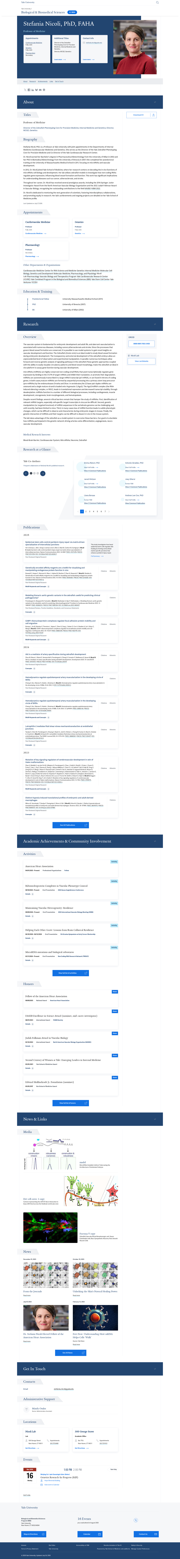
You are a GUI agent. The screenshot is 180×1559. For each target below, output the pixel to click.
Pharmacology (30, 53)
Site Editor (52, 1545)
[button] (135, 47)
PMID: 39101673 (30, 662)
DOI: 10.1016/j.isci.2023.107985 (45, 808)
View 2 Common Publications (136, 471)
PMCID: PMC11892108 (50, 605)
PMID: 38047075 (92, 806)
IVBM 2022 (95, 188)
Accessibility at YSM (82, 1545)
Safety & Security (136, 1545)
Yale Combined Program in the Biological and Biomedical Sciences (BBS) (61, 279)
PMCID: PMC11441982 (43, 662)
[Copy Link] (155, 102)
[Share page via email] (40, 90)
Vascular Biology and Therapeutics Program (58, 276)
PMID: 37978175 (86, 780)
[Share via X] (25, 90)
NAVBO (88, 188)
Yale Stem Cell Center (101, 279)
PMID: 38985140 (78, 709)
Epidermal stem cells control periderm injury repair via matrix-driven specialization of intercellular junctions (55, 543)
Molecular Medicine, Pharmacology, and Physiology (75, 273)
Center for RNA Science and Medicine (60, 270)
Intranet (23, 1545)
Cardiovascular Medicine (34, 43)
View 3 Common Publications (95, 471)
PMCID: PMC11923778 (70, 631)
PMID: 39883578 (56, 631)
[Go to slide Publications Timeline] (34, 473)
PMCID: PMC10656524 (32, 782)
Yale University (26, 9)
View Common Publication (135, 503)
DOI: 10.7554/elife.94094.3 (62, 685)
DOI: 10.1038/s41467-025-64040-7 (46, 554)
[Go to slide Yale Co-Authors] (31, 473)
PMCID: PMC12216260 (81, 578)
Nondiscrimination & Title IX (112, 1545)
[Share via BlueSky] (36, 90)
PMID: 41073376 (71, 552)
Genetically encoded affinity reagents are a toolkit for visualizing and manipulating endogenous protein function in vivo (55, 569)
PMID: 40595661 (67, 578)
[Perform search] (157, 2)
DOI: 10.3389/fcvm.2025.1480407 (68, 605)
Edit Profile (26, 1495)
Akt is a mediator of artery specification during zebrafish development (55, 654)
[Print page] (44, 90)
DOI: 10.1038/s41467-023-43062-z (51, 782)
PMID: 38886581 (70, 736)
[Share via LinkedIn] (32, 90)
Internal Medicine (92, 270)
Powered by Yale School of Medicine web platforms (113, 1549)
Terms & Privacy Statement (29, 1549)
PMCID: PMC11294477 (83, 736)
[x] (136, 1520)
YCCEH (34, 282)
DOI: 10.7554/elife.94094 (43, 711)
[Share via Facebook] (29, 90)
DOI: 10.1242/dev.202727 (59, 662)
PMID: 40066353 (36, 605)
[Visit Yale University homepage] (29, 1508)
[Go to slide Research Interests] (26, 473)
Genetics (29, 48)
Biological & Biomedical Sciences (43, 12)
